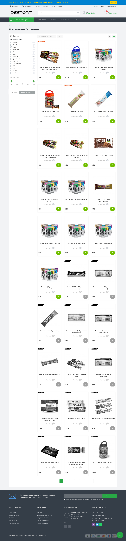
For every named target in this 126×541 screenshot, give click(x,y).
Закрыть (113, 2)
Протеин (31, 25)
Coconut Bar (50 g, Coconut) (103, 111)
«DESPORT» (24, 535)
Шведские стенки (42, 518)
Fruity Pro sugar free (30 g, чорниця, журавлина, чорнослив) (76, 464)
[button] (15, 6)
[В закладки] (59, 43)
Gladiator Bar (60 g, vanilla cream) (103, 418)
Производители (14, 523)
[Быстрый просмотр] (59, 49)
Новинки (54, 20)
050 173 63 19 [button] (97, 512)
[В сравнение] (59, 46)
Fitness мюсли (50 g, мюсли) (49, 331)
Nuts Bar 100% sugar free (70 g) (49, 375)
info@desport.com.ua (99, 516)
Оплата (38, 6)
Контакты (12, 518)
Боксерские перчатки (43, 520)
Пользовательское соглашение (80, 499)
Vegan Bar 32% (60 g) (76, 111)
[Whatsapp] (100, 524)
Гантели (39, 512)
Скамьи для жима (42, 523)
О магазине (12, 512)
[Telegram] (97, 524)
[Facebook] (65, 526)
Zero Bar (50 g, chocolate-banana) (76, 199)
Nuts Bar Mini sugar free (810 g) (103, 462)
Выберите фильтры (26, 92)
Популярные (42, 20)
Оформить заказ (112, 13)
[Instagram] (69, 526)
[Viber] (93, 524)
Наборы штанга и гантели (45, 515)
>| (91, 481)
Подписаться (109, 496)
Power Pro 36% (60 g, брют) (49, 462)
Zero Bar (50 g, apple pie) (103, 243)
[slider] (11, 81)
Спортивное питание (19, 25)
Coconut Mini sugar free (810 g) (76, 67)
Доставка (45, 6)
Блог (75, 20)
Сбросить (15, 92)
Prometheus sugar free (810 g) (49, 111)
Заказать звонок (90, 13)
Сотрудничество (14, 515)
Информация (65, 20)
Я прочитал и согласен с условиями (84, 499)
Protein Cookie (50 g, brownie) (103, 155)
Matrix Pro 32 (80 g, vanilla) (77, 418)
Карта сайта (13, 520)
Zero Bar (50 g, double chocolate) (49, 243)
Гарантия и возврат (56, 6)
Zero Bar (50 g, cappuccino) (76, 243)
